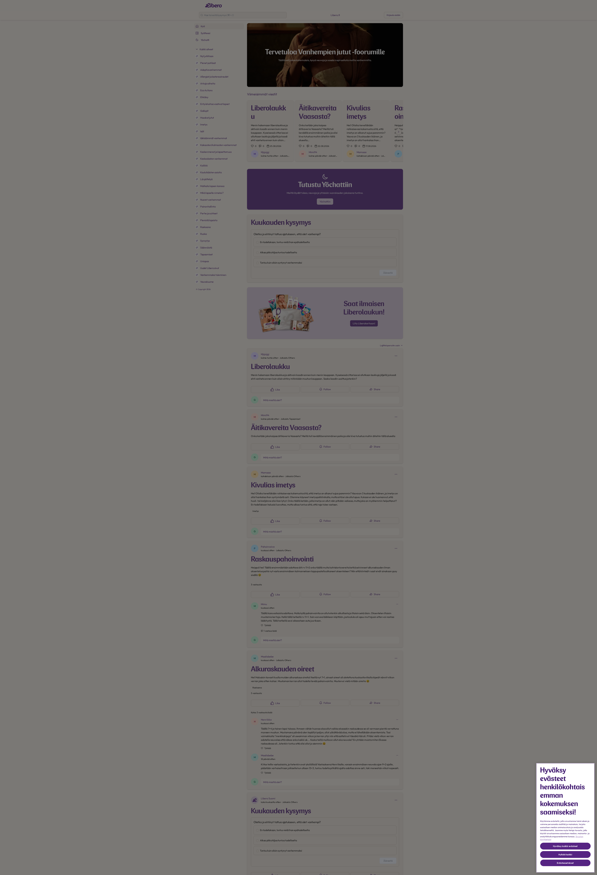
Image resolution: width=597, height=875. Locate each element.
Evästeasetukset (565, 863)
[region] (565, 818)
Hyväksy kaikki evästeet (565, 846)
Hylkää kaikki (565, 854)
